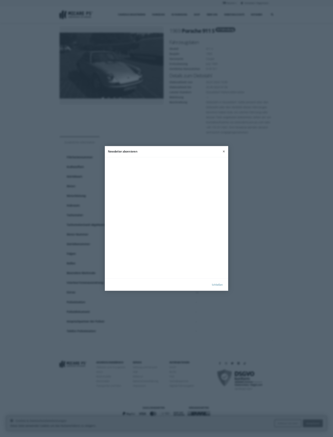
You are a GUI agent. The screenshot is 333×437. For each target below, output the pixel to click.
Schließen (217, 285)
